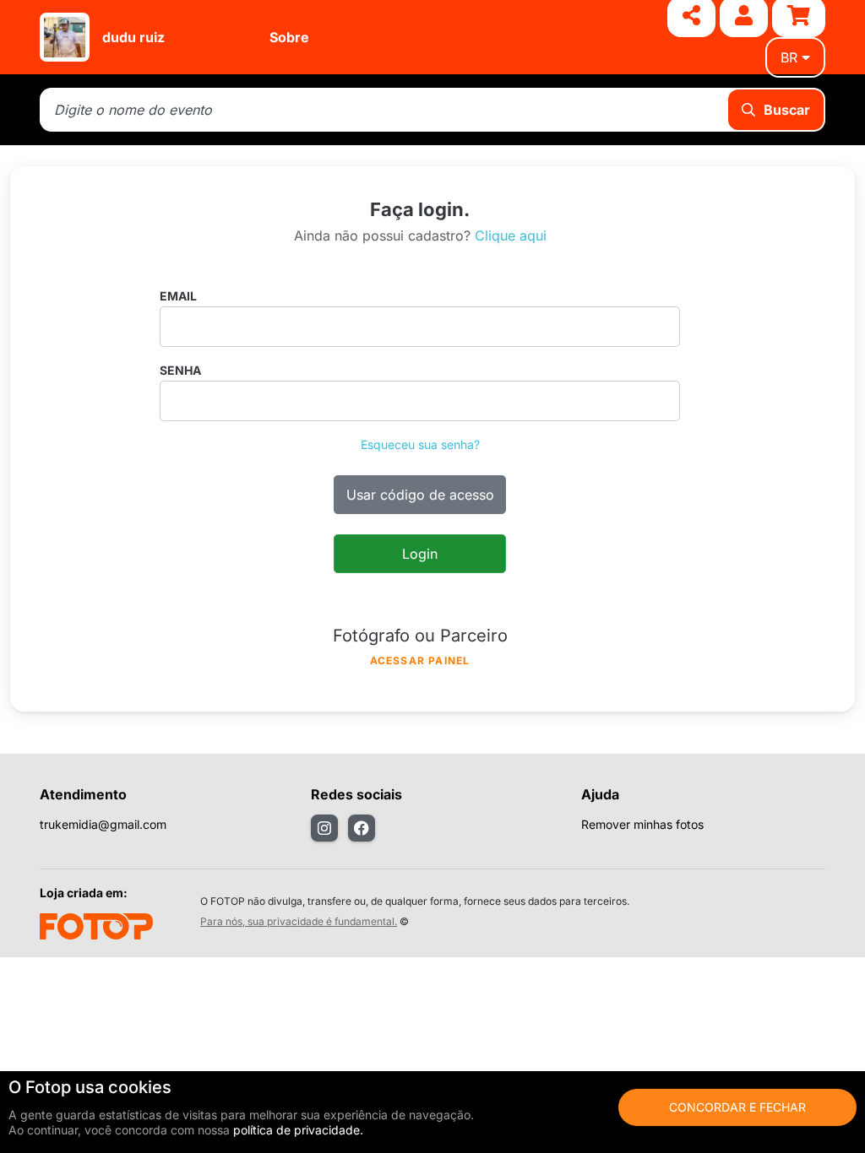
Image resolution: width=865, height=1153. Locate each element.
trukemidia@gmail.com (103, 824)
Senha (180, 370)
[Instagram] (324, 828)
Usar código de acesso (420, 494)
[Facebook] (361, 828)
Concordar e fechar (737, 1107)
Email (178, 296)
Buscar (787, 109)
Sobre (289, 37)
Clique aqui (511, 235)
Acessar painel (420, 660)
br (789, 57)
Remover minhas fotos (642, 824)
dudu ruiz (133, 37)
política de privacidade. (298, 1130)
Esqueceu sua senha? (420, 444)
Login (420, 553)
